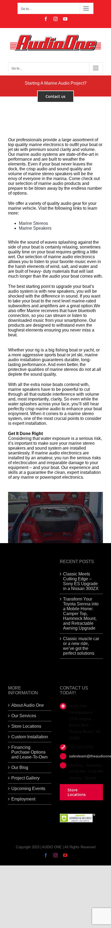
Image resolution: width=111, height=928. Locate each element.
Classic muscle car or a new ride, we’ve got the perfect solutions (81, 646)
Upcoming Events (28, 788)
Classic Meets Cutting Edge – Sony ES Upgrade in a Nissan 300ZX (81, 581)
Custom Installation (29, 736)
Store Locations (26, 726)
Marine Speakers (35, 228)
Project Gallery (25, 778)
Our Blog (19, 767)
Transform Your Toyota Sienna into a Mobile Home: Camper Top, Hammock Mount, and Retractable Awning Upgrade (81, 613)
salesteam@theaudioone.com (86, 756)
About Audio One (27, 705)
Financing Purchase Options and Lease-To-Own (29, 752)
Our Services (23, 715)
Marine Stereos (33, 223)
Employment (23, 799)
